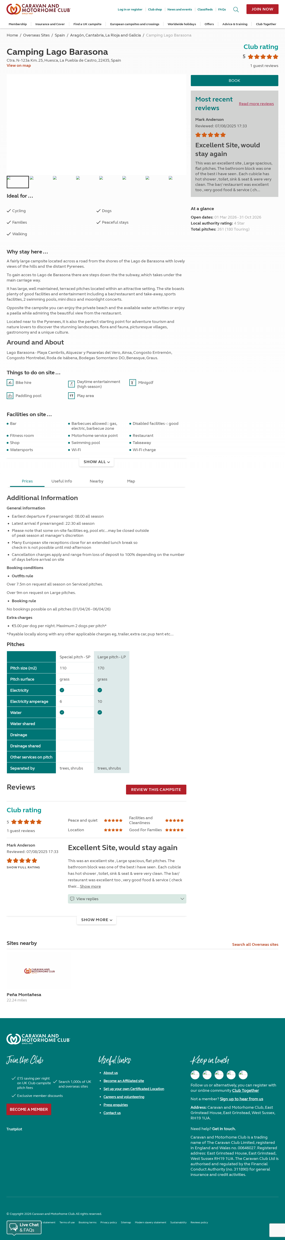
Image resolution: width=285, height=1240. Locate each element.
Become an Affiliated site (124, 1081)
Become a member (29, 1109)
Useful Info (61, 481)
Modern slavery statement (150, 1222)
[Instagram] (207, 1074)
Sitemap (126, 1222)
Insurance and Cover (50, 24)
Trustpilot (14, 1129)
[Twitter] (219, 1074)
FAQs (222, 9)
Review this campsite (156, 789)
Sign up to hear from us (241, 1098)
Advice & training (234, 24)
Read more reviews (256, 103)
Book (234, 80)
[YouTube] (231, 1074)
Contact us (112, 1113)
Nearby (96, 481)
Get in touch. (224, 1128)
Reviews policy (199, 1222)
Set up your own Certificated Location (134, 1089)
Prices (27, 481)
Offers (209, 24)
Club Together (266, 24)
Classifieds (205, 9)
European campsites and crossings (134, 24)
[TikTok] (243, 1074)
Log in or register (130, 9)
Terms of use (67, 1222)
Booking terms (87, 1222)
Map (131, 481)
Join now (262, 9)
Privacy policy (108, 1222)
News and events (179, 9)
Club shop (155, 9)
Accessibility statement (41, 1222)
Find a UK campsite (87, 24)
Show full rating (23, 867)
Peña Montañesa (24, 994)
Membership (18, 24)
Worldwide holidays (182, 24)
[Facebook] (195, 1074)
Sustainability (178, 1222)
